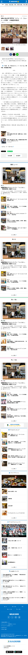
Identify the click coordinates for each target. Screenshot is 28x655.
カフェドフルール (9, 22)
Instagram (15, 617)
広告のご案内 (4, 629)
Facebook (8, 617)
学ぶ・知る (25, 4)
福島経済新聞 (13, 2)
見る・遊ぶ (11, 4)
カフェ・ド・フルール (7, 146)
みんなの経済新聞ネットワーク (14, 642)
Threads (19, 617)
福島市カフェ (4, 22)
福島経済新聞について (6, 622)
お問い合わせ (4, 627)
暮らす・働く (20, 4)
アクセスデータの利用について (7, 625)
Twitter (12, 617)
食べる (7, 4)
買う (15, 4)
